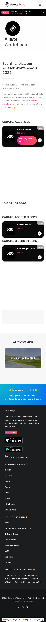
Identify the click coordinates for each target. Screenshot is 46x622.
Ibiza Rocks (10, 504)
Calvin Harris (10, 539)
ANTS (7, 551)
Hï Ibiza (8, 470)
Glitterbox (9, 557)
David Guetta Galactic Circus (18, 528)
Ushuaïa (8, 475)
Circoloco (9, 562)
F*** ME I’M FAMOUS (13, 545)
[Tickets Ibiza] (15, 4)
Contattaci (11, 433)
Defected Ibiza (11, 534)
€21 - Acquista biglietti (25, 140)
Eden (7, 492)
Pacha (7, 487)
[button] (40, 4)
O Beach (8, 498)
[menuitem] (12, 619)
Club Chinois (10, 510)
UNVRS (7, 481)
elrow (7, 522)
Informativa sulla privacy (23, 601)
